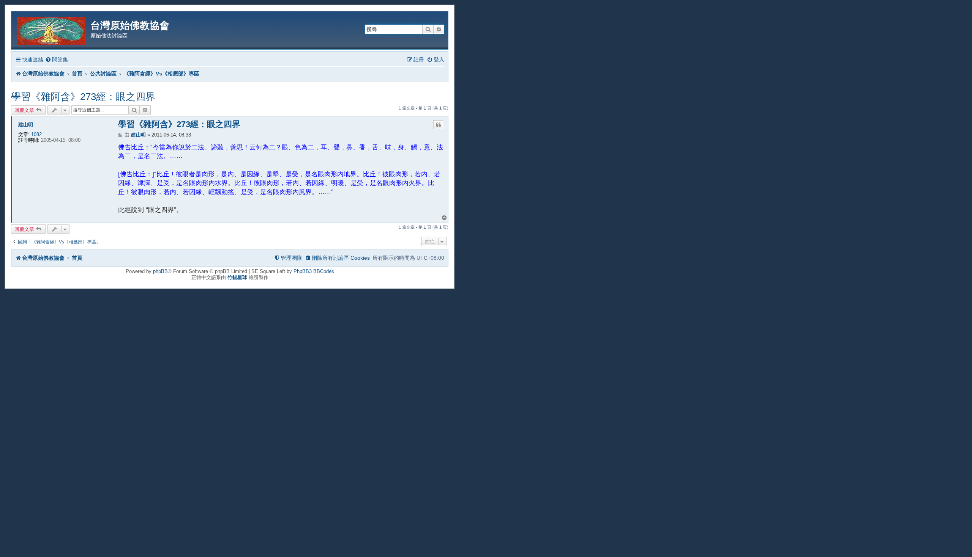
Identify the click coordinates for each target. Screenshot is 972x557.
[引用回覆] (438, 124)
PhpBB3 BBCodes (313, 271)
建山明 (25, 124)
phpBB (160, 271)
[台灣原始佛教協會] (51, 29)
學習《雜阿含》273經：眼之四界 (83, 96)
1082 (36, 134)
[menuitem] (56, 60)
